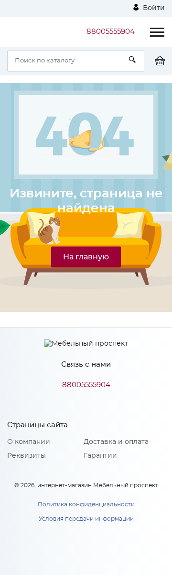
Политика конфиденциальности (86, 504)
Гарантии (100, 455)
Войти (153, 8)
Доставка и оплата (116, 442)
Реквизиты (26, 455)
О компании (28, 442)
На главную (86, 257)
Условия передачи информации (86, 519)
